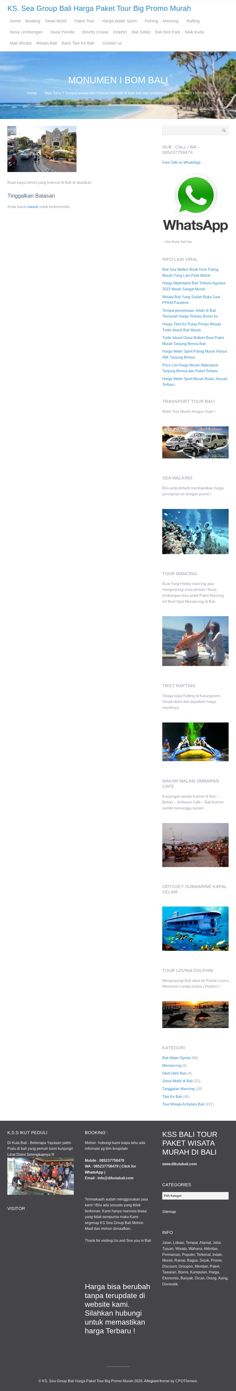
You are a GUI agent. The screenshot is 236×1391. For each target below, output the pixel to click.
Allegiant (151, 1381)
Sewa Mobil (55, 21)
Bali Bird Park (167, 32)
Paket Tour (84, 21)
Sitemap (169, 1212)
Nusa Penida (62, 32)
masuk (32, 207)
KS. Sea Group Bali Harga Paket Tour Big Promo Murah (99, 8)
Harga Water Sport (119, 21)
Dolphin (120, 32)
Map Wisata (21, 43)
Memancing (171, 1065)
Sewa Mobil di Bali (177, 1081)
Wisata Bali (46, 43)
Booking (32, 21)
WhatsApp (94, 1172)
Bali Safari (141, 32)
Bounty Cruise (95, 32)
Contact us (112, 43)
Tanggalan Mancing (178, 1089)
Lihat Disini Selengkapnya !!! (30, 1154)
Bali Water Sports (176, 1058)
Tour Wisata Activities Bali (183, 1104)
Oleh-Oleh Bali (174, 1073)
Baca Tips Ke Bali (78, 43)
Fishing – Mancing (161, 21)
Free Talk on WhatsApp (181, 162)
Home (15, 21)
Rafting (193, 21)
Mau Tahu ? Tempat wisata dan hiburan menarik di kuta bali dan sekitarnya (106, 93)
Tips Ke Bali (172, 1097)
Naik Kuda (194, 32)
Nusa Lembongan (26, 32)
